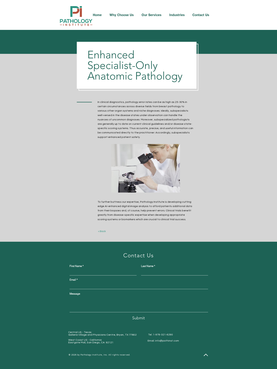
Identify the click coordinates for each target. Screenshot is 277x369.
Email (73, 279)
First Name (76, 266)
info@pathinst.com (167, 340)
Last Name (147, 266)
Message (75, 293)
